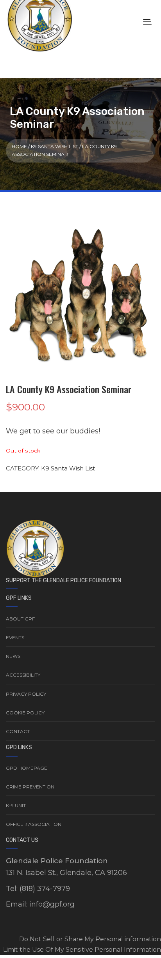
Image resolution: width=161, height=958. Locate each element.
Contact (18, 731)
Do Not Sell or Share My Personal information (90, 939)
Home (19, 146)
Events (15, 637)
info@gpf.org (52, 904)
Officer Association (33, 824)
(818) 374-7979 (45, 888)
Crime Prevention (30, 787)
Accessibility (23, 675)
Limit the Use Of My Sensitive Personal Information (82, 949)
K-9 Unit (16, 805)
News (13, 656)
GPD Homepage (26, 768)
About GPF (20, 619)
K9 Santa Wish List (54, 146)
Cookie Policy (25, 713)
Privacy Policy (26, 694)
